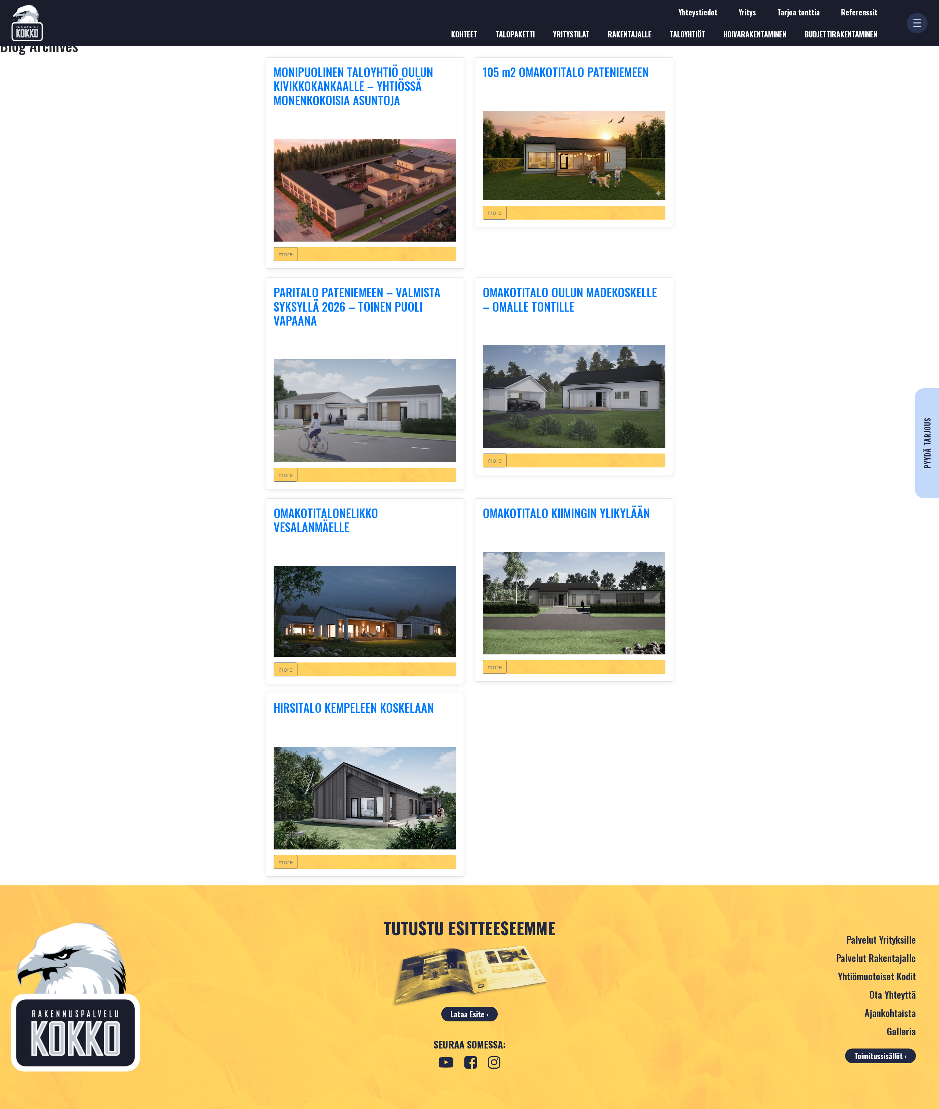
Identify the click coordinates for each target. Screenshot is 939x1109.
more (285, 254)
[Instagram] (494, 1062)
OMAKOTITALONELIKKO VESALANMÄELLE (326, 519)
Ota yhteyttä (892, 994)
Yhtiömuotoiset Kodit (877, 976)
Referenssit (859, 12)
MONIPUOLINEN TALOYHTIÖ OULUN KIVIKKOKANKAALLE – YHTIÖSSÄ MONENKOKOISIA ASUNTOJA (353, 86)
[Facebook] (470, 1062)
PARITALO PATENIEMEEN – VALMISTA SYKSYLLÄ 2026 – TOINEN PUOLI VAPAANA (357, 306)
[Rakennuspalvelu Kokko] (27, 23)
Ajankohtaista (890, 1013)
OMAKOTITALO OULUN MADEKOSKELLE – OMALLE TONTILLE (570, 299)
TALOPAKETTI (515, 34)
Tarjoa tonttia (798, 12)
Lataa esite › (469, 1014)
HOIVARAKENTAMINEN (754, 34)
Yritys (747, 12)
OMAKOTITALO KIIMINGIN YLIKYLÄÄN (566, 512)
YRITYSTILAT (571, 34)
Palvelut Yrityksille (881, 939)
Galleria (901, 1031)
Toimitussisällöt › (880, 1055)
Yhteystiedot (698, 12)
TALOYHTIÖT (687, 34)
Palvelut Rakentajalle (876, 958)
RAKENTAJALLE (629, 34)
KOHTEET (464, 34)
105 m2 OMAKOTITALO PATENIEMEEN (566, 71)
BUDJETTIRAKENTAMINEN (841, 34)
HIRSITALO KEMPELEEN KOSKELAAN (354, 707)
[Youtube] (446, 1062)
